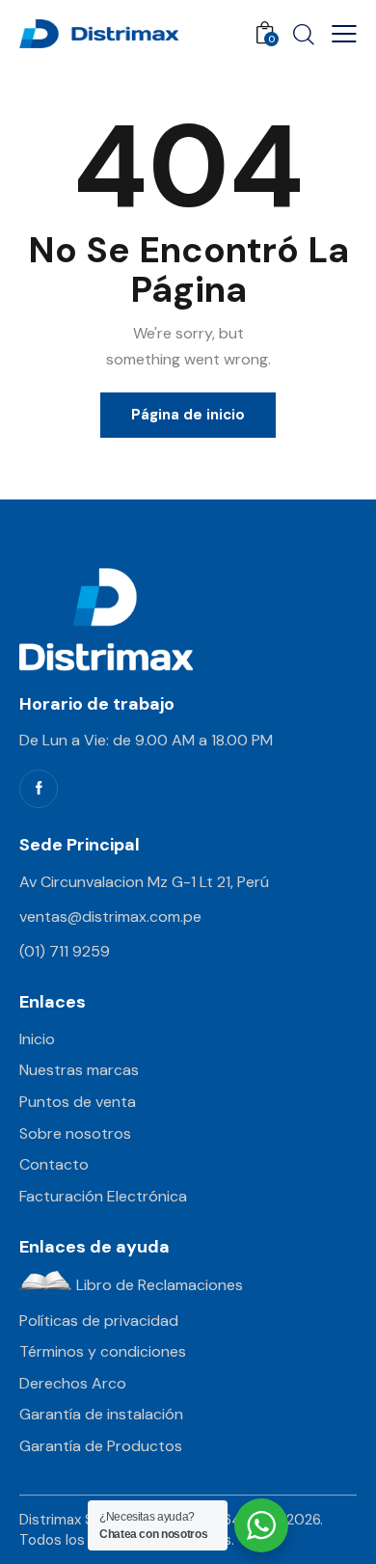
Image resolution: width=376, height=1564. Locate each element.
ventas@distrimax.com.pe (110, 916)
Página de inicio (188, 414)
